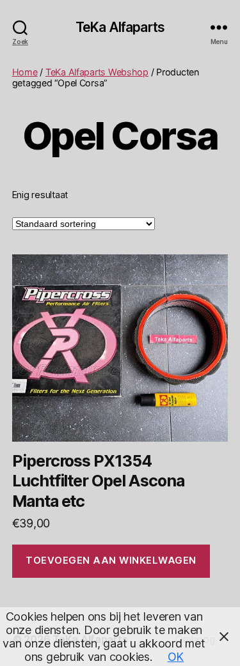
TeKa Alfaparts (120, 27)
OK (176, 656)
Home (25, 71)
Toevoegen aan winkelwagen (111, 560)
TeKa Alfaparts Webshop (96, 71)
